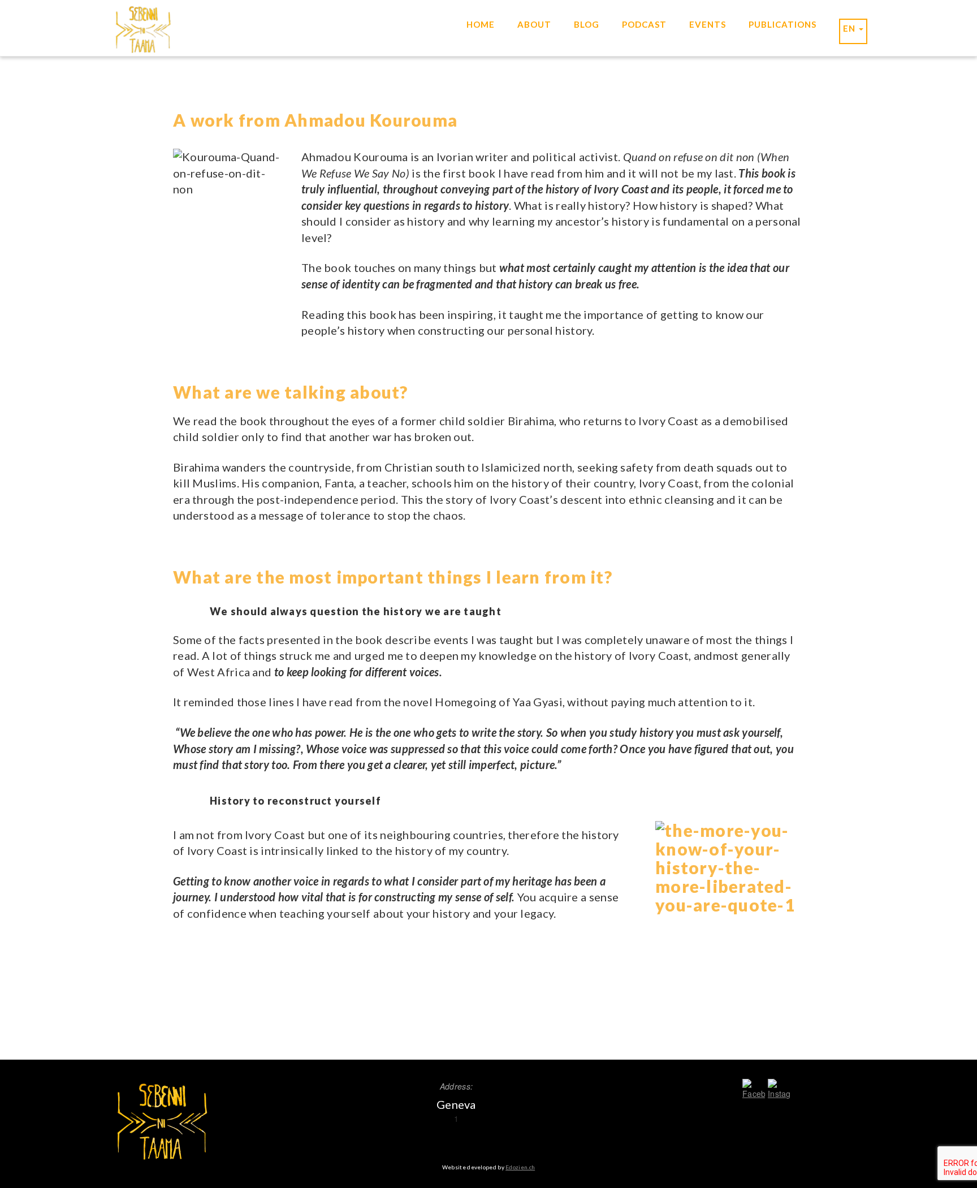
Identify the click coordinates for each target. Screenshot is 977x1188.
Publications (782, 24)
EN (850, 28)
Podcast (644, 24)
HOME (480, 24)
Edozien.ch (520, 1167)
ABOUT (534, 24)
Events (707, 24)
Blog (586, 24)
